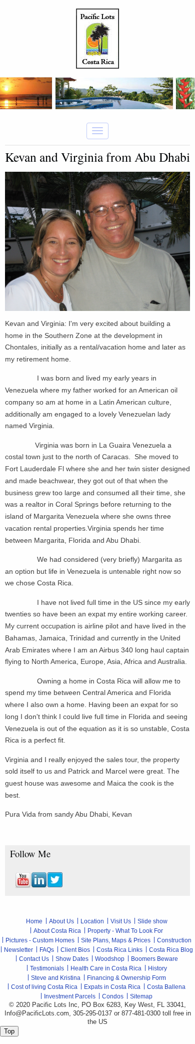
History (157, 968)
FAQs (47, 949)
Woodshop (109, 958)
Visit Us (120, 921)
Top (9, 1031)
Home (34, 921)
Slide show (153, 921)
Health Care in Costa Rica (106, 968)
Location (92, 921)
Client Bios (75, 949)
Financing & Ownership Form (126, 977)
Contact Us (34, 958)
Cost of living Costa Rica (44, 986)
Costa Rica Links (119, 949)
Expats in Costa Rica (112, 986)
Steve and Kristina (55, 977)
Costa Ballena (166, 986)
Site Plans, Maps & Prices (115, 940)
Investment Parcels (70, 996)
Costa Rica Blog (171, 949)
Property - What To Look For (125, 930)
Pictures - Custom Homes (40, 940)
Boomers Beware (154, 958)
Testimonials (47, 968)
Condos (113, 996)
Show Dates (72, 958)
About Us (61, 921)
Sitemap (141, 996)
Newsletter (18, 949)
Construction (174, 940)
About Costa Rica (57, 930)
